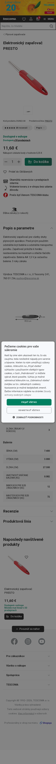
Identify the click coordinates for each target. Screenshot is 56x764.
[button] (28, 417)
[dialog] (28, 382)
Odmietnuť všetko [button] (29, 410)
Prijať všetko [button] (29, 402)
